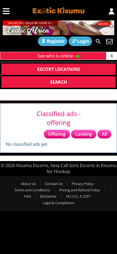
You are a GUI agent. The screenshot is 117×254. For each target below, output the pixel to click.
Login (83, 41)
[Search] (98, 41)
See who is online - (57, 56)
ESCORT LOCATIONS (58, 69)
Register (55, 41)
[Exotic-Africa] (58, 34)
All (104, 134)
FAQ (27, 196)
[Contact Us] (109, 41)
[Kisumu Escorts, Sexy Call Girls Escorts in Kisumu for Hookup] (58, 10)
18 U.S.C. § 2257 (78, 196)
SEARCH (58, 82)
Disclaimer (48, 196)
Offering (57, 134)
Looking (83, 134)
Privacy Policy (83, 183)
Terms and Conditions (32, 190)
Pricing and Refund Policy (79, 190)
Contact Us (54, 183)
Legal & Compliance (58, 202)
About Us (28, 183)
